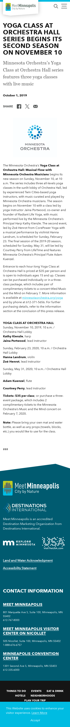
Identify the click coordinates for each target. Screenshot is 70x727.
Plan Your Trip (35, 700)
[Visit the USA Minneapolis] (53, 543)
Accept (35, 720)
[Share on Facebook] (19, 106)
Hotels (20, 695)
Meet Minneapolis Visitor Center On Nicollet (31, 631)
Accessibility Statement (19, 568)
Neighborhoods (43, 695)
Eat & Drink (55, 690)
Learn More (39, 713)
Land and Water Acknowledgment (28, 560)
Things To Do (16, 690)
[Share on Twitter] (27, 106)
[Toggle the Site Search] (56, 6)
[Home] (21, 7)
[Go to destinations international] (24, 507)
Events (36, 690)
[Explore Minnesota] (19, 543)
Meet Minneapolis (22, 604)
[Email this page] (35, 106)
